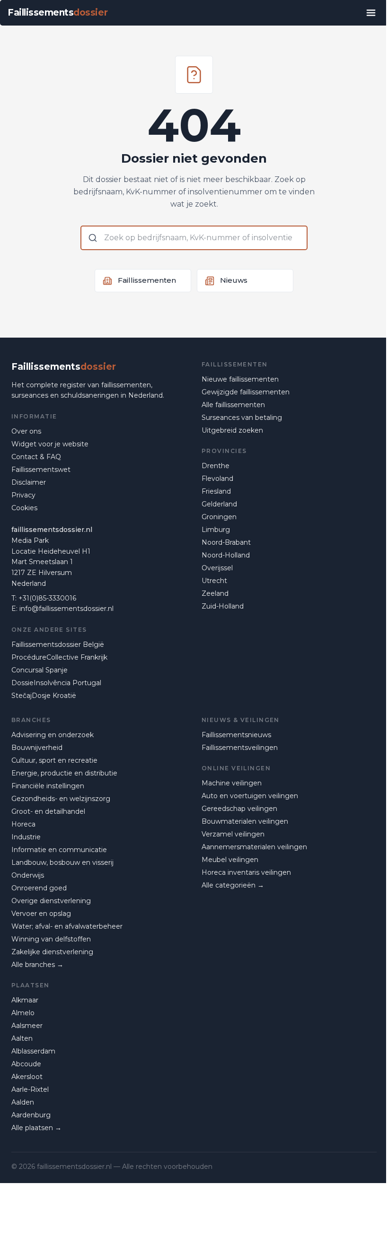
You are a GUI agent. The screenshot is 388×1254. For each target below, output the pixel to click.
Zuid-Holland (223, 606)
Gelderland (219, 504)
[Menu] (371, 12)
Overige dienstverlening (51, 901)
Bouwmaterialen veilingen (245, 821)
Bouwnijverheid (36, 747)
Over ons (26, 431)
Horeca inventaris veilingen (246, 872)
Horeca (23, 824)
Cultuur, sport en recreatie (54, 760)
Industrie (26, 837)
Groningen (219, 517)
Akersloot (27, 1076)
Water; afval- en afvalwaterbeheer (67, 926)
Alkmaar (24, 1000)
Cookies (24, 508)
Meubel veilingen (230, 859)
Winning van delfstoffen (51, 939)
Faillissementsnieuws (236, 735)
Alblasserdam (33, 1051)
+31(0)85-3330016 (47, 598)
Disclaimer (28, 482)
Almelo (23, 1013)
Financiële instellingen (47, 786)
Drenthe (215, 466)
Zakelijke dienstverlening (52, 952)
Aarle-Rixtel (30, 1089)
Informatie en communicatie (59, 849)
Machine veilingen (232, 783)
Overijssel (217, 568)
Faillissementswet (41, 469)
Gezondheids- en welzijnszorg (60, 798)
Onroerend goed (39, 888)
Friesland (216, 491)
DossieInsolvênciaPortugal (56, 683)
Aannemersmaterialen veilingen (254, 847)
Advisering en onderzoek (52, 735)
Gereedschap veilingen (239, 808)
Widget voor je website (49, 444)
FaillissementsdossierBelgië (57, 644)
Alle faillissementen (233, 405)
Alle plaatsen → (36, 1127)
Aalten (22, 1038)
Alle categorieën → (233, 885)
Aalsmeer (27, 1025)
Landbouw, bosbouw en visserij (62, 862)
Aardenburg (31, 1115)
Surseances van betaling (242, 417)
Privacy (23, 495)
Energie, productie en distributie (64, 773)
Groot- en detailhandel (48, 811)
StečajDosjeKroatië (43, 695)
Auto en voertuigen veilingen (250, 796)
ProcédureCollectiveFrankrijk (59, 657)
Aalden (22, 1102)
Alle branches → (37, 964)
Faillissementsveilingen (240, 747)
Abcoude (26, 1064)
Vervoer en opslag (41, 913)
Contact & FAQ (36, 457)
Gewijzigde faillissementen (246, 392)
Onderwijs (27, 875)
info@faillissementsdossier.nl (66, 608)
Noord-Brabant (226, 542)
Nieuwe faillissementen (240, 379)
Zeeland (215, 593)
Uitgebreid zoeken (232, 430)
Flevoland (217, 478)
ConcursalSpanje (39, 670)
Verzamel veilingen (233, 834)
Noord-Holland (226, 555)
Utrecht (214, 580)
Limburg (216, 529)
